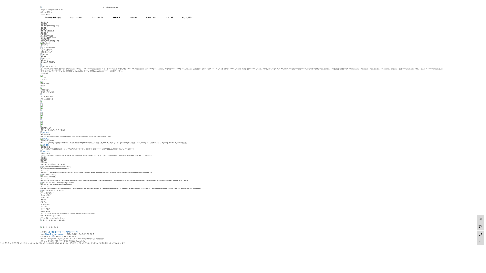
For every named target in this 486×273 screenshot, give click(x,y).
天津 (60, 241)
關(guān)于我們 (76, 17)
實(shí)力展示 (151, 17)
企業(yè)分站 (52, 239)
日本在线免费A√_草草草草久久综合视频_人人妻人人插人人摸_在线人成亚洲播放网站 (29, 243)
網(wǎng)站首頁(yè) (53, 17)
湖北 (70, 241)
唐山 (84, 241)
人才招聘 (169, 17)
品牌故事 (116, 17)
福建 (67, 241)
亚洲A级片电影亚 (119, 243)
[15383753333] (480, 219)
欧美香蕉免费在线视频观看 (67, 243)
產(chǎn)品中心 (98, 17)
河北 (63, 241)
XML (75, 239)
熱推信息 (43, 239)
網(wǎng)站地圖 (63, 239)
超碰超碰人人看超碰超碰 (99, 243)
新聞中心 (133, 17)
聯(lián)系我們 (187, 17)
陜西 (77, 241)
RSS (71, 239)
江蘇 (81, 241)
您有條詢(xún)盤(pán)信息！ (91, 239)
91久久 (110, 243)
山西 (74, 241)
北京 (57, 241)
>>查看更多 (44, 73)
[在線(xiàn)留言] (480, 234)
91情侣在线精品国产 (84, 243)
